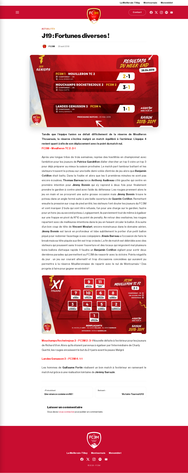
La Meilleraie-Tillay (130, 3)
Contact (137, 12)
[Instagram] (161, 12)
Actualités (48, 29)
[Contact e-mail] (171, 12)
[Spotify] (166, 12)
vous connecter (66, 412)
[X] (156, 12)
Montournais (150, 3)
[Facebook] (151, 12)
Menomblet (167, 3)
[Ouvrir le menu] (17, 12)
